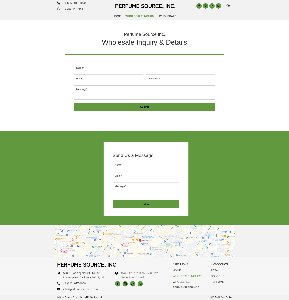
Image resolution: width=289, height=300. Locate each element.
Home (177, 270)
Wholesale (181, 281)
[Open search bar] (227, 5)
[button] (199, 6)
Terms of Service (186, 287)
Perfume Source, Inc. (145, 6)
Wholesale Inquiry (187, 276)
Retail (215, 270)
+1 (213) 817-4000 (74, 2)
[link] (116, 16)
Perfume (217, 281)
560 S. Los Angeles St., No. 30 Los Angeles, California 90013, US (83, 275)
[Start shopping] (229, 5)
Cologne (217, 276)
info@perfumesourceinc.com (80, 289)
